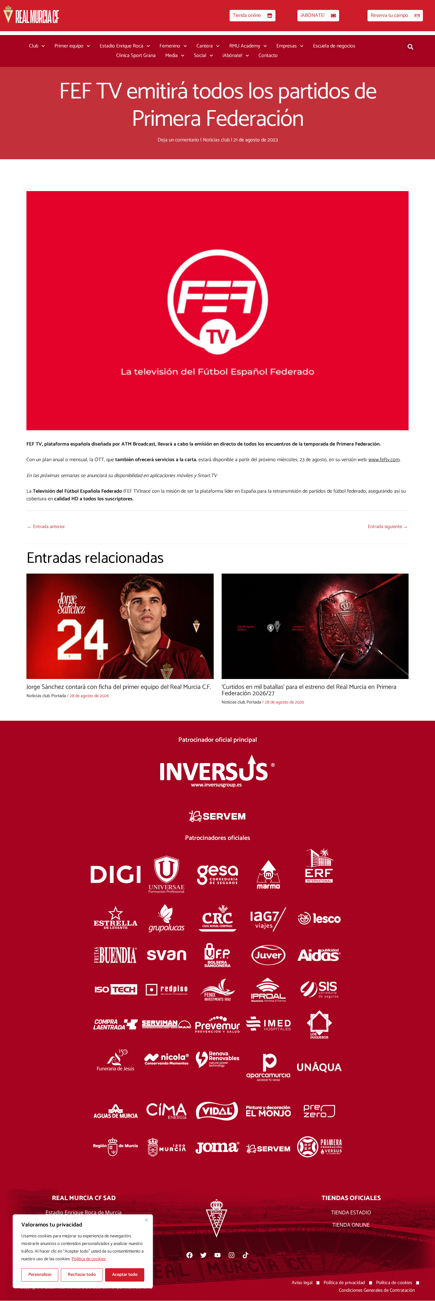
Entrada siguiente (388, 527)
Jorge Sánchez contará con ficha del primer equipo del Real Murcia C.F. (118, 687)
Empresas (286, 46)
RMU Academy (244, 46)
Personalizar (40, 1274)
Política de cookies (89, 1259)
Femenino (170, 46)
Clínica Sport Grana (136, 55)
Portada (58, 696)
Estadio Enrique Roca (121, 46)
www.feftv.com (384, 459)
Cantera (204, 46)
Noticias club (216, 140)
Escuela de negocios (334, 46)
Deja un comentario (178, 140)
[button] (410, 46)
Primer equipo (68, 46)
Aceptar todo (125, 1274)
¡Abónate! (232, 55)
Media (171, 55)
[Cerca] (146, 1220)
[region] (83, 1251)
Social (200, 55)
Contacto (268, 55)
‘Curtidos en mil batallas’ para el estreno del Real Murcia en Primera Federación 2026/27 (309, 690)
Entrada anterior (46, 527)
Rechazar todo (82, 1274)
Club (33, 46)
